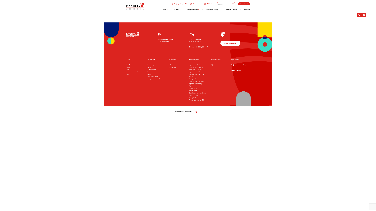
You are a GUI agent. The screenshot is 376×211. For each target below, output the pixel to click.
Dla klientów (151, 59)
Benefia (128, 65)
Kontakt (247, 9)
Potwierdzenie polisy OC (196, 100)
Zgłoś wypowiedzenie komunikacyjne (195, 87)
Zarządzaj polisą (212, 9)
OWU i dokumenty (153, 76)
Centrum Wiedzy (231, 9)
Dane (128, 69)
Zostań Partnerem (173, 65)
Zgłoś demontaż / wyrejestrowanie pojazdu (196, 73)
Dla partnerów (192, 9)
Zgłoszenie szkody (194, 65)
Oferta (176, 9)
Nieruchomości (151, 69)
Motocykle (150, 67)
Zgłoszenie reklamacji (195, 83)
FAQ (211, 65)
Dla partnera (172, 59)
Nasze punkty (172, 67)
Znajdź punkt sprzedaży (180, 4)
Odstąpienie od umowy (196, 79)
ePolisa (191, 76)
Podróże (149, 72)
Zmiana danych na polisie (196, 81)
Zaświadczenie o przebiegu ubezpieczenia (197, 94)
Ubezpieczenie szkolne (154, 79)
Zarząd (128, 67)
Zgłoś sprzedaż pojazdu (196, 67)
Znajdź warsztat (197, 4)
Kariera (128, 74)
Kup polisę (243, 4)
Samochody (150, 65)
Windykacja (192, 98)
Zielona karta (193, 91)
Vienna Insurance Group (133, 72)
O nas (164, 9)
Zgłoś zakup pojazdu (195, 69)
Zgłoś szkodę (210, 4)
